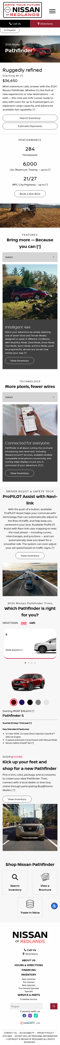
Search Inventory (30, 118)
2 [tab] (28, 663)
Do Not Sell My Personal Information (36, 1036)
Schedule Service (28, 999)
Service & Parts (29, 995)
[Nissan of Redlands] (23, 9)
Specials (29, 991)
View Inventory (19, 360)
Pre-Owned (28, 982)
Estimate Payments (30, 126)
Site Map (7, 1036)
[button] (54, 906)
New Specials (28, 985)
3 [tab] (31, 663)
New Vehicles (29, 979)
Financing (29, 970)
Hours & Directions (29, 965)
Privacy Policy (45, 1032)
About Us (28, 960)
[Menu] (52, 11)
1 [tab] (25, 663)
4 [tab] (35, 663)
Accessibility (27, 1032)
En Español (9, 30)
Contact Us (10, 1032)
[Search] (53, 1006)
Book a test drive (30, 193)
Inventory (28, 974)
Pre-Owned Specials (29, 988)
